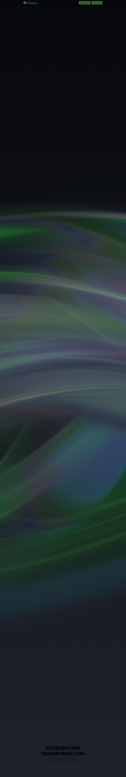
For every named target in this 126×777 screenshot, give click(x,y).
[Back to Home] (30, 3)
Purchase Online (97, 2)
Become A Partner (84, 2)
